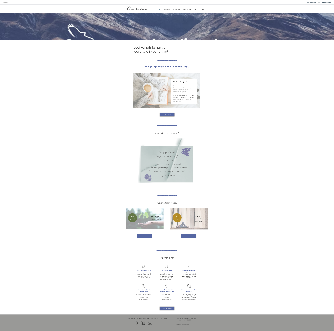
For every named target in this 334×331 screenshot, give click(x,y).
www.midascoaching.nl (185, 324)
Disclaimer (179, 318)
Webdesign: (178, 324)
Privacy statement (190, 318)
